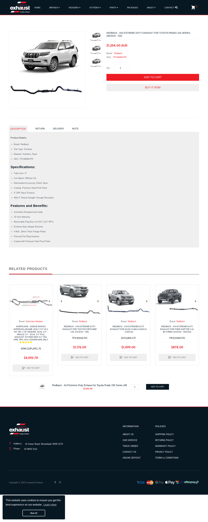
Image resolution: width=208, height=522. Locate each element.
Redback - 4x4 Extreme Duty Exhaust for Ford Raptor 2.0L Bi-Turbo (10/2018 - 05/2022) (177, 329)
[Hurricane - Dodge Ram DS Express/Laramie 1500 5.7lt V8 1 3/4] (30, 301)
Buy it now (153, 87)
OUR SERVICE (130, 440)
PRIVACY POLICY (164, 452)
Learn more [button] (50, 504)
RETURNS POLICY (164, 440)
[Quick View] (13, 295)
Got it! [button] (33, 513)
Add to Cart (153, 77)
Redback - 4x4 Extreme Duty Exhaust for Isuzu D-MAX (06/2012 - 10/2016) (128, 329)
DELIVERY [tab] (58, 128)
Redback (118, 53)
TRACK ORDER (130, 446)
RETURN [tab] (40, 128)
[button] (12, 301)
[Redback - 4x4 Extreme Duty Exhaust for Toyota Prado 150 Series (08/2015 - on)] (96, 37)
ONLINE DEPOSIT (132, 458)
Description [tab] (18, 128)
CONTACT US (129, 452)
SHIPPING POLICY (164, 434)
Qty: (108, 68)
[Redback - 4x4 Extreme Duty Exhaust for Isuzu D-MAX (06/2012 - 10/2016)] (128, 301)
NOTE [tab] (75, 128)
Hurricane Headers (34, 321)
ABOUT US (128, 434)
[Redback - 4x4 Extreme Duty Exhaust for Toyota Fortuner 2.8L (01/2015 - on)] (79, 301)
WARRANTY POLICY (165, 446)
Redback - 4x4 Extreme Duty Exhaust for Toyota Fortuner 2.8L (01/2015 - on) (80, 329)
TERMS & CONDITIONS (167, 458)
